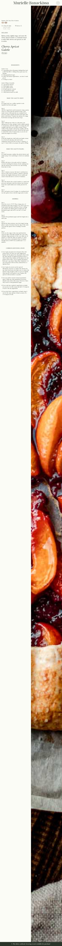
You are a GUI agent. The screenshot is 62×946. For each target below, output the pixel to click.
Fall (7, 21)
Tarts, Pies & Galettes (13, 21)
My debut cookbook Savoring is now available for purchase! (31, 944)
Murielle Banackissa (31, 2)
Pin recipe (4, 53)
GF (2, 22)
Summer (3, 21)
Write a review (5, 32)
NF (6, 22)
